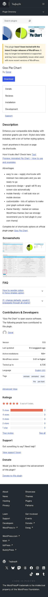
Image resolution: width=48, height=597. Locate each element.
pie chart (41, 382)
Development (11, 109)
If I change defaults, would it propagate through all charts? (16, 301)
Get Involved (31, 514)
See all (42, 433)
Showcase (30, 491)
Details (8, 89)
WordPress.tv (10, 527)
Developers (8, 523)
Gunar (8, 72)
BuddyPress (10, 550)
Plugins (28, 501)
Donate (30, 523)
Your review (8, 433)
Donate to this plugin (12, 475)
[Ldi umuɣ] (44, 4)
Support (9, 115)
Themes (29, 496)
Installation (10, 102)
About (5, 491)
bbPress (8, 545)
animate (26, 376)
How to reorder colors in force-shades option (13, 291)
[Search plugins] (29, 20)
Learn (5, 514)
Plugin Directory (9, 12)
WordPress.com (11, 536)
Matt (6, 540)
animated (35, 376)
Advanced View (10, 389)
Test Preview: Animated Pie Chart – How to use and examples (23, 158)
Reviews (9, 95)
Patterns (29, 505)
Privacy (6, 505)
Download (8, 79)
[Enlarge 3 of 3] (42, 258)
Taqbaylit (13, 561)
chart (42, 376)
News (5, 496)
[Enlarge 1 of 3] (19, 245)
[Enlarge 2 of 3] (42, 245)
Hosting (6, 501)
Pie (34, 382)
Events (28, 518)
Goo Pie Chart (21, 230)
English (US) (40, 370)
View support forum (12, 452)
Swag (29, 527)
